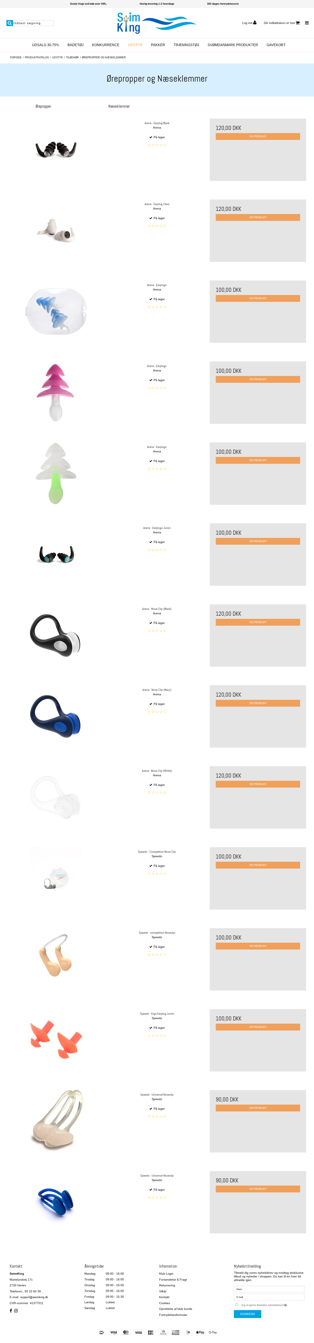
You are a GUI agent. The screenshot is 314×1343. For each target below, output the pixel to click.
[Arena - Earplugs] (56, 311)
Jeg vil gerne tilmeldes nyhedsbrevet (272, 1304)
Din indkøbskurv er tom (279, 23)
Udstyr (135, 45)
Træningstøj (186, 45)
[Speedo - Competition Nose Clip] (56, 878)
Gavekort (276, 45)
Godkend (247, 1314)
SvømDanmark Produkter (233, 45)
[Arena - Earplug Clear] (56, 230)
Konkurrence (105, 45)
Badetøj (75, 45)
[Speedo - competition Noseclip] (56, 959)
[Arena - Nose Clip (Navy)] (56, 716)
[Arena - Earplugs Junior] (56, 554)
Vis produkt (258, 136)
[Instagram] (16, 1311)
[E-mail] (269, 1297)
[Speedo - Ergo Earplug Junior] (56, 1040)
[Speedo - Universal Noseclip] (56, 1121)
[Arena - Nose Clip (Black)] (56, 635)
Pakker (158, 45)
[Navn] (269, 1289)
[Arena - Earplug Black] (56, 149)
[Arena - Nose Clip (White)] (56, 797)
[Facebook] (11, 1311)
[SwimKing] (157, 23)
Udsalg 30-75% (45, 45)
